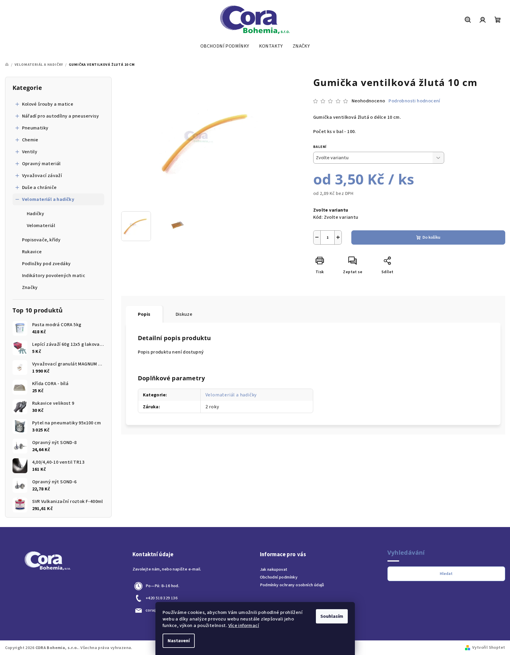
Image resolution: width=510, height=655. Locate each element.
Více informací (243, 625)
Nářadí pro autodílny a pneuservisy (60, 116)
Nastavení (179, 640)
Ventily (30, 151)
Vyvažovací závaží (42, 175)
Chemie (30, 140)
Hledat (446, 574)
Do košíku (431, 237)
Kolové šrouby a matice (48, 104)
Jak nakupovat (274, 569)
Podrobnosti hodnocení (414, 101)
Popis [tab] (144, 314)
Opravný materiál (41, 163)
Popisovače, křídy (41, 240)
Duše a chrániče (39, 187)
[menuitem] (225, 46)
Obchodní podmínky (279, 577)
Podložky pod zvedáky (46, 263)
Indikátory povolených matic (53, 275)
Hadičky (35, 213)
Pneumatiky (35, 128)
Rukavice (32, 251)
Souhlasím (331, 616)
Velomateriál (41, 225)
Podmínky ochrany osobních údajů (292, 585)
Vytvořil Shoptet (488, 648)
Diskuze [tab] (184, 314)
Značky (30, 287)
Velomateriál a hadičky (48, 199)
